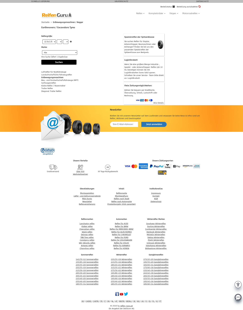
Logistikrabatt (134, 78)
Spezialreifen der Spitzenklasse (139, 37)
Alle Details (158, 103)
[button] (238, 284)
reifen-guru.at (126, 306)
